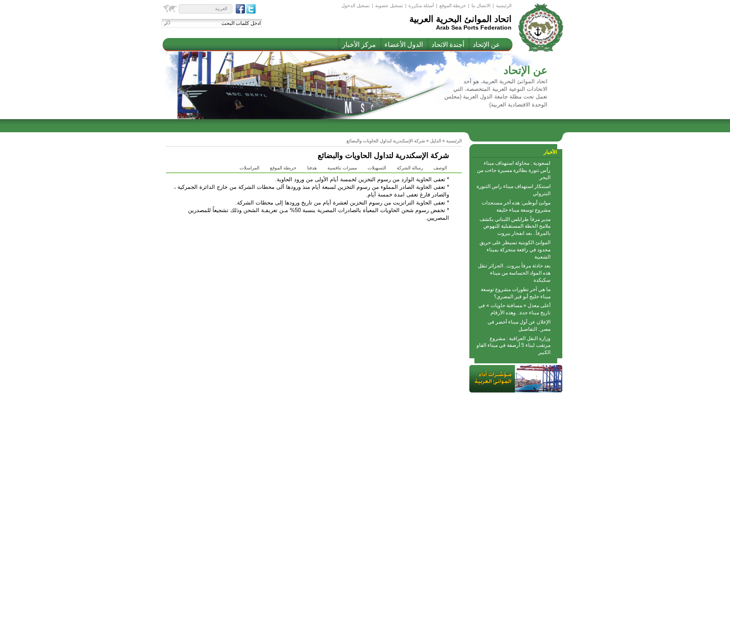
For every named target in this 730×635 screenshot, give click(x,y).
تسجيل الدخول (355, 5)
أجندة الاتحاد (447, 44)
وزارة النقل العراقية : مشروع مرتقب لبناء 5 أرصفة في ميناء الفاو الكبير (513, 345)
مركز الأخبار (359, 44)
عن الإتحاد (486, 44)
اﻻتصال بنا (480, 5)
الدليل (435, 140)
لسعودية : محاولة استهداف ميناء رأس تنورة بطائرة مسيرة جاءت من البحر (513, 170)
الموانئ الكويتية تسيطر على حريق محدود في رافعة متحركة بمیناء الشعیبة (514, 250)
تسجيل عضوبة (389, 5)
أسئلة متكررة (421, 5)
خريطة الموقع (452, 5)
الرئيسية (504, 5)
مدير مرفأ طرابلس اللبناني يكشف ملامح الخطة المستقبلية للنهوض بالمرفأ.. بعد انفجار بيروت (514, 226)
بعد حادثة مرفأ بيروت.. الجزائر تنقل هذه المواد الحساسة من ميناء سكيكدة (514, 273)
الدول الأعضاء (403, 44)
